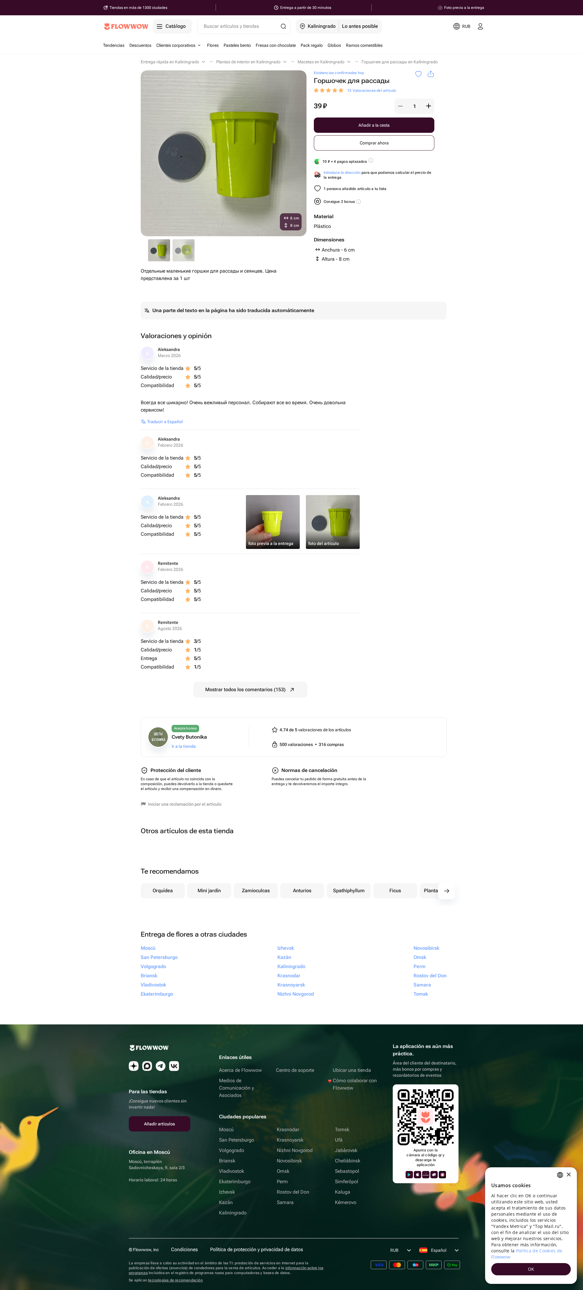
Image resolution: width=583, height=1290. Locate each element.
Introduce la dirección (342, 172)
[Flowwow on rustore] (434, 1174)
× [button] (568, 1175)
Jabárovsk (346, 1150)
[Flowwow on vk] (174, 1066)
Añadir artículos (159, 1123)
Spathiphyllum (349, 890)
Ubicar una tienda (352, 1070)
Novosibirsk (289, 1161)
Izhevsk (227, 1192)
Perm (282, 1181)
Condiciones (184, 1249)
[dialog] (531, 1225)
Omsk (283, 1171)
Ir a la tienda (184, 746)
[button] (400, 106)
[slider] (329, 91)
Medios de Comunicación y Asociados (236, 1088)
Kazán (226, 1202)
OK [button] (531, 1269)
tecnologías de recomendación (175, 1280)
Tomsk (342, 1129)
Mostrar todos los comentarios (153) (245, 689)
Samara (285, 1202)
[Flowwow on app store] (417, 1174)
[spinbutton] (414, 106)
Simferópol (346, 1181)
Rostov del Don (293, 1192)
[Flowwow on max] (147, 1066)
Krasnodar (288, 1129)
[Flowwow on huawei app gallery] (425, 1174)
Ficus (395, 890)
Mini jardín (209, 890)
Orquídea (163, 890)
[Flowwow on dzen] (134, 1066)
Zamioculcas (256, 890)
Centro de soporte (295, 1070)
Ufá (339, 1140)
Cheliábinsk (347, 1161)
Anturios (302, 890)
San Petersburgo (236, 1140)
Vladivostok (231, 1171)
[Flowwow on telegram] (160, 1066)
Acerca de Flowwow (240, 1070)
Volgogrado (231, 1150)
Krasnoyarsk (290, 1140)
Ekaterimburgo (235, 1181)
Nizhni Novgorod (295, 1150)
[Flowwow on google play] (409, 1174)
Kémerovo (345, 1202)
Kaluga (342, 1192)
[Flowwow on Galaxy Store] (442, 1174)
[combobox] (560, 1175)
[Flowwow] (126, 26)
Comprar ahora (374, 142)
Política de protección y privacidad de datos (256, 1249)
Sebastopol (347, 1171)
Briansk (227, 1161)
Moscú (226, 1129)
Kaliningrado (233, 1213)
